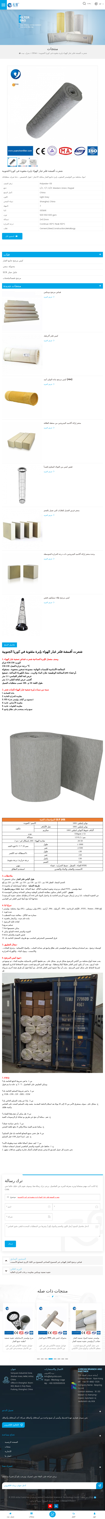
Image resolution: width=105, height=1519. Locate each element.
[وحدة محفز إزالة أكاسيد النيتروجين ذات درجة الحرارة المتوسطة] (22, 573)
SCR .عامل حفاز (10, 272)
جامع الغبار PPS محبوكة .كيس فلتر (19, 1338)
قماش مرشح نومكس (52, 292)
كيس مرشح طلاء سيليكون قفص (57, 597)
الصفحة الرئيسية (11, 1442)
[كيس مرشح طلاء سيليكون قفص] (22, 616)
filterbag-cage (58, 1379)
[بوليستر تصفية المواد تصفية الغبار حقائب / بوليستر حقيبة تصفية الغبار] (52, 1320)
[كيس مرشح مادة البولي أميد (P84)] (22, 398)
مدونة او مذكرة (35, 1501)
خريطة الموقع (48, 1501)
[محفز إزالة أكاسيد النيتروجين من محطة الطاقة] (22, 442)
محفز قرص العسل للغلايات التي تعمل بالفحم (62, 510)
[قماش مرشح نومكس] (22, 311)
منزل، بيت (25, 53)
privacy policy (68, 1501)
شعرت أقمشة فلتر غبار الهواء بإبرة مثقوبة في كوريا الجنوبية (38, 1197)
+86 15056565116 (57, 1383)
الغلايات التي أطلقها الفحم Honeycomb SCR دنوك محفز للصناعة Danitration (86, 1339)
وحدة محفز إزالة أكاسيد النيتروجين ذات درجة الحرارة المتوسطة (69, 554)
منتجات (8, 1446)
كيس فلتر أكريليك (51, 335)
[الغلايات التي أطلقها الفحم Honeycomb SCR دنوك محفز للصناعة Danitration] (86, 1320)
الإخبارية (8, 1451)
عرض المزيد (48, 297)
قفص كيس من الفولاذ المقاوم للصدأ (58, 466)
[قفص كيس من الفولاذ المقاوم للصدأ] (22, 485)
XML (57, 1501)
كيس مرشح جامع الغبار (13, 260)
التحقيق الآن (9, 236)
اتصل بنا (8, 1456)
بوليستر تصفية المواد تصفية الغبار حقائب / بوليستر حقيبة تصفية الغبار (53, 1339)
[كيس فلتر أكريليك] (22, 354)
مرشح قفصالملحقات (12, 278)
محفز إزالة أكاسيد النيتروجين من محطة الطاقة (62, 423)
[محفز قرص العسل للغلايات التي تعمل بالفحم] (22, 529)
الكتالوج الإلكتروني (11, 1424)
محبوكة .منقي (9, 266)
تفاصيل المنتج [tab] (9, 644)
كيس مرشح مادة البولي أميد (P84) (58, 379)
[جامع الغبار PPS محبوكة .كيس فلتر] (19, 1320)
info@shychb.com (53, 1376)
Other (34, 53)
